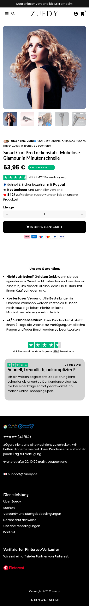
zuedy (56, 591)
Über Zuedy (12, 501)
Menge (8, 207)
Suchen (9, 507)
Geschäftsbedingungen (21, 526)
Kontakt (9, 532)
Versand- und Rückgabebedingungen (32, 513)
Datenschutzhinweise (19, 520)
